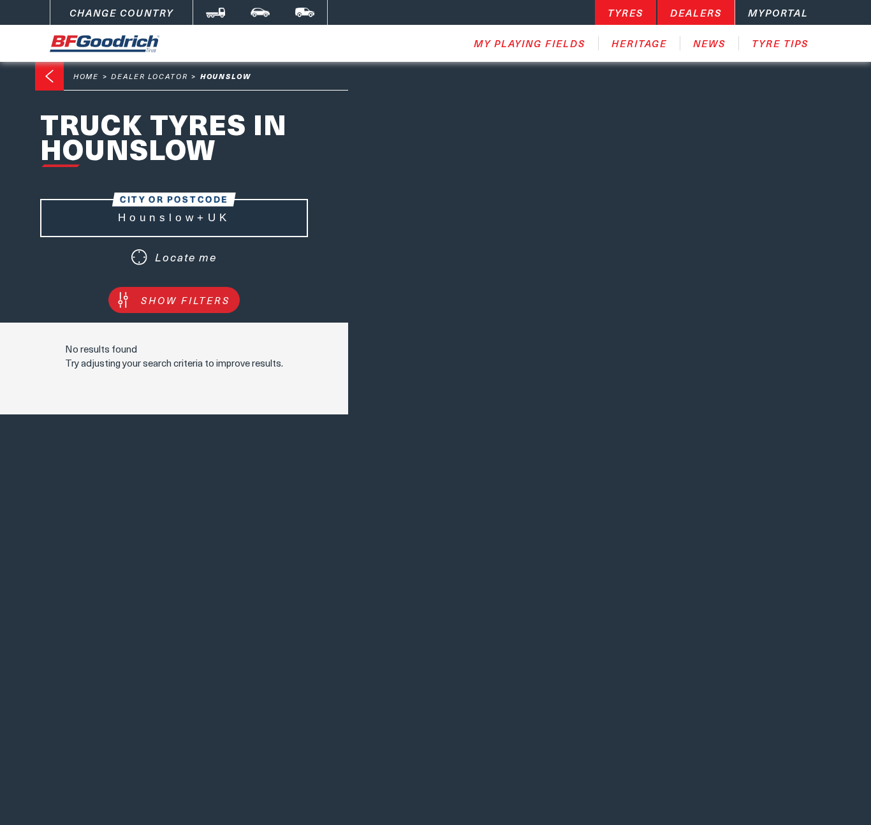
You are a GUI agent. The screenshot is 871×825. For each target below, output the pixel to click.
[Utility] (305, 12)
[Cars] (260, 12)
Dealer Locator (149, 76)
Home (86, 76)
